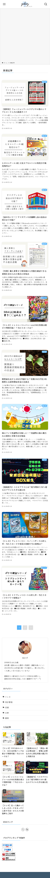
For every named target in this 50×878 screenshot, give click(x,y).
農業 (7, 718)
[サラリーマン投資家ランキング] (8, 855)
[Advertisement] (25, 36)
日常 (7, 713)
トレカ (8, 697)
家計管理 (8, 702)
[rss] (27, 829)
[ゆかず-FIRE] (25, 4)
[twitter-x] (23, 829)
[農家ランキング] (8, 859)
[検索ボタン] (46, 4)
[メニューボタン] (4, 4)
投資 (7, 707)
